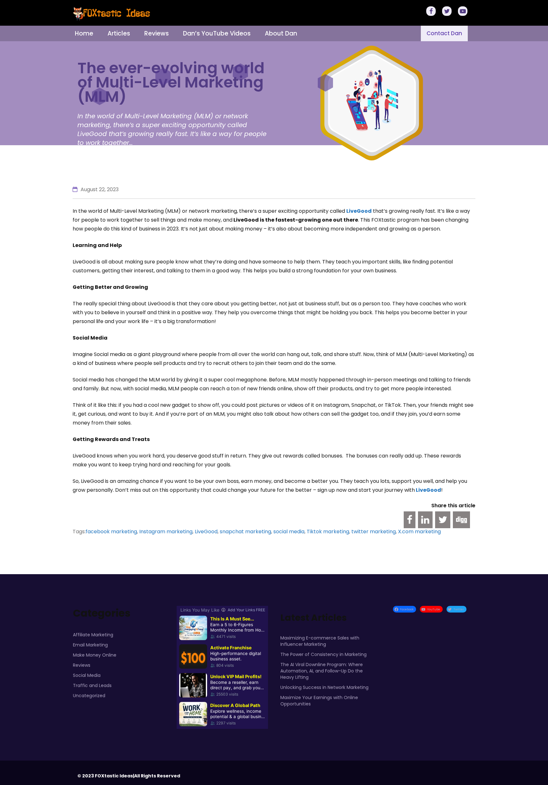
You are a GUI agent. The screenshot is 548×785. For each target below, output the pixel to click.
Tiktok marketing (328, 531)
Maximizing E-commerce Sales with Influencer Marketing (319, 641)
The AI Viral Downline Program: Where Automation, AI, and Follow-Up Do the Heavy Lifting (321, 670)
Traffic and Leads (92, 685)
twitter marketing (373, 531)
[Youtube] (463, 12)
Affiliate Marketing (93, 635)
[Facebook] (432, 12)
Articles (119, 33)
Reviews (156, 33)
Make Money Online (94, 655)
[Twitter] (447, 12)
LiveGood (428, 490)
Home (84, 33)
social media (288, 531)
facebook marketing (111, 531)
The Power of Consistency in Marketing (323, 654)
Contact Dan (444, 33)
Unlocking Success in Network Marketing (324, 687)
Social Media (87, 675)
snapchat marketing (245, 531)
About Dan (281, 33)
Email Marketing (90, 645)
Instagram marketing (165, 531)
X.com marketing (419, 531)
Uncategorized (89, 695)
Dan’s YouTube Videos (217, 33)
